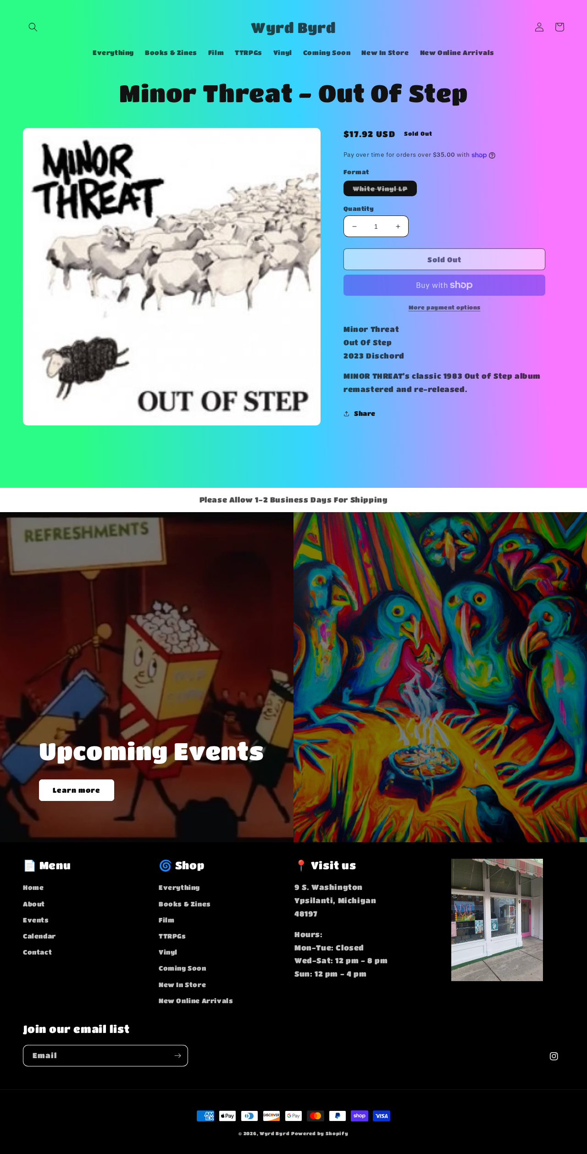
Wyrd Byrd (274, 1133)
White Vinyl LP (385, 190)
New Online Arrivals (196, 1000)
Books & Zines (185, 903)
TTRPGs (172, 935)
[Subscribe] (177, 1055)
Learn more (76, 790)
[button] (33, 27)
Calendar (39, 935)
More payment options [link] (445, 307)
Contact (37, 951)
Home (33, 887)
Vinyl (168, 951)
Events (36, 919)
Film (166, 919)
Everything (179, 887)
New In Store (182, 984)
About (34, 903)
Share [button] (365, 413)
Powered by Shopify (320, 1133)
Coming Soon (182, 968)
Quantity (358, 208)
